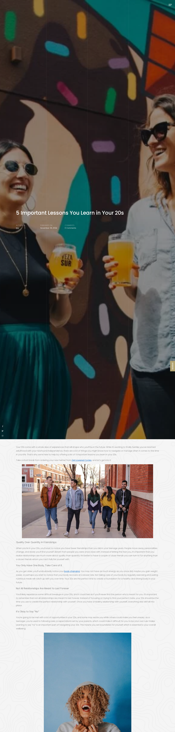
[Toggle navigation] (170, 5)
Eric (17, 228)
